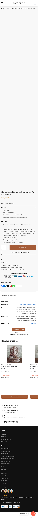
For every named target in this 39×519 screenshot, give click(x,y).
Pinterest (4, 481)
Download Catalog (19, 329)
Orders (3, 436)
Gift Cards (4, 441)
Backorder (22, 247)
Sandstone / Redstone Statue (28, 304)
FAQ (2, 466)
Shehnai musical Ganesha (9, 366)
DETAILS (3, 207)
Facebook (4, 473)
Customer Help (6, 451)
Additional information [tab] (8, 295)
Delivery (4, 222)
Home (2, 8)
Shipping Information (8, 458)
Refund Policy (5, 461)
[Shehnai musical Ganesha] (14, 354)
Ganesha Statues (6, 364)
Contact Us (4, 453)
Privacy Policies (6, 439)
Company (4, 434)
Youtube (3, 483)
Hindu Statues (20, 8)
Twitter (3, 476)
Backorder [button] (14, 397)
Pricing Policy (5, 463)
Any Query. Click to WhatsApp (19, 253)
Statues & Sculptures (11, 8)
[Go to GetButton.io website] (33, 517)
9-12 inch (33, 323)
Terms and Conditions (8, 456)
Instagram (4, 478)
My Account (5, 448)
